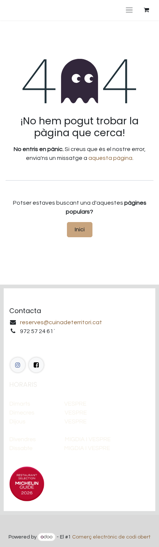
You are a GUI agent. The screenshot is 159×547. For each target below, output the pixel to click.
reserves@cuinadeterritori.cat (61, 322)
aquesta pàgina (110, 158)
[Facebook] (17, 365)
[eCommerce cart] (146, 10)
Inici (80, 229)
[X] (36, 365)
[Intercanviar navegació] (129, 10)
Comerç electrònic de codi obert (111, 537)
